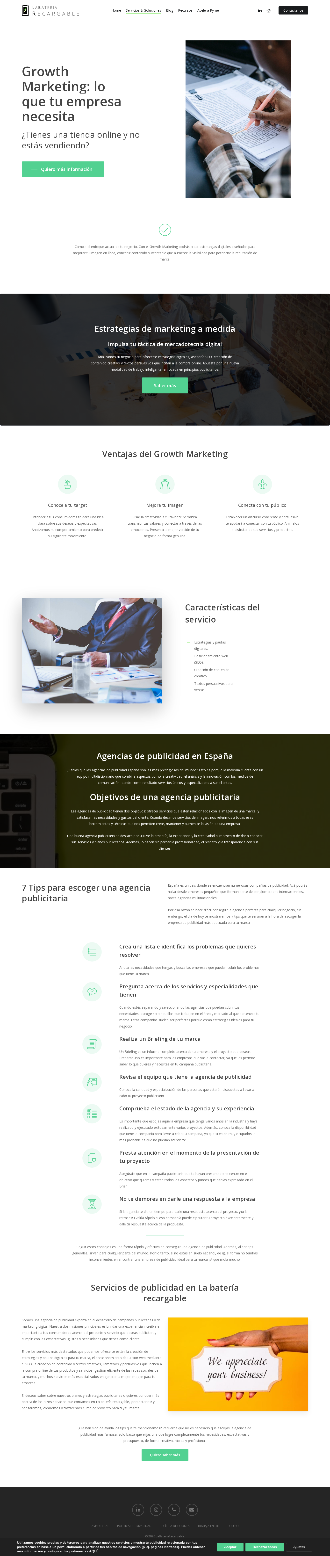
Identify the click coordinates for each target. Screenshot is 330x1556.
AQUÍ (93, 1551)
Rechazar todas (265, 1547)
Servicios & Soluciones (143, 10)
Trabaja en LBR (209, 1526)
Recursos (185, 10)
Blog (169, 10)
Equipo (233, 1526)
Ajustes (299, 1547)
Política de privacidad (134, 1526)
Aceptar (230, 1547)
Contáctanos (293, 10)
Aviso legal (100, 1526)
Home (116, 10)
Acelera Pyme (208, 10)
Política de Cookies (174, 1526)
